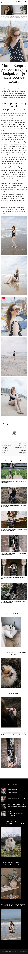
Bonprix (16, 110)
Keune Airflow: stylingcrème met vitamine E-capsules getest (17, 805)
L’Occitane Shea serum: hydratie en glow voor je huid (17, 798)
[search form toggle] (26, 2)
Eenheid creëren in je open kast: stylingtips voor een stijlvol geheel (16, 813)
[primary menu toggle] (2, 2)
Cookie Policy (23, 951)
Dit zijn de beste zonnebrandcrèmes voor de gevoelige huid (16, 791)
